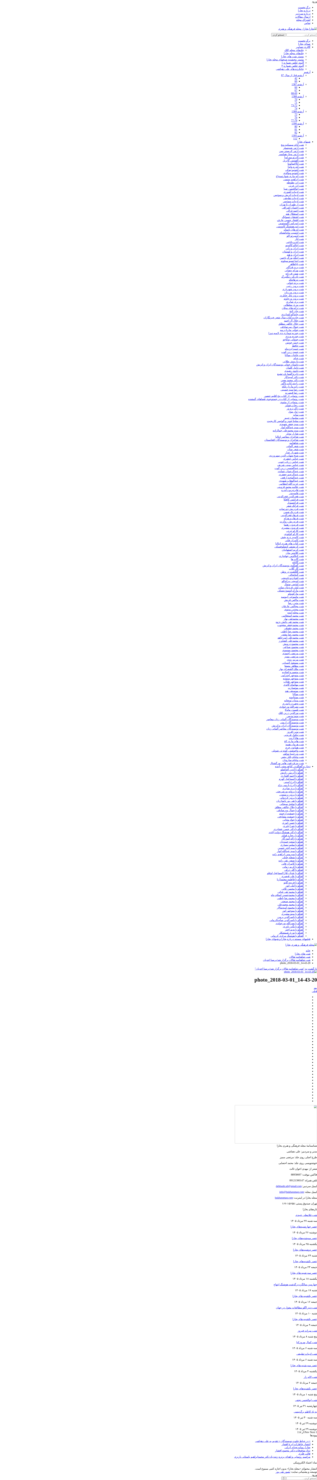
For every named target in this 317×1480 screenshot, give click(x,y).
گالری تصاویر (303, 47)
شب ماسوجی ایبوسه (292, 596)
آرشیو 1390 (298, 123)
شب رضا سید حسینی (292, 389)
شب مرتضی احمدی (293, 653)
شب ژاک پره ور (295, 408)
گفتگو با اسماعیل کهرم (291, 779)
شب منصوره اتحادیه (293, 672)
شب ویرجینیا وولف (293, 753)
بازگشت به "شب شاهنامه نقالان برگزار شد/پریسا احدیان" (286, 968)
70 (296, 99)
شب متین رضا (296, 603)
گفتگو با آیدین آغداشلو (292, 769)
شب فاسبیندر (296, 493)
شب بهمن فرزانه (294, 273)
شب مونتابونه (296, 697)
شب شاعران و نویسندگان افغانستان (284, 439)
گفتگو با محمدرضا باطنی (290, 898)
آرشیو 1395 (298, 135)
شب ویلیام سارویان (293, 760)
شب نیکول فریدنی (294, 735)
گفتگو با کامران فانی (292, 863)
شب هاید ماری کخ (294, 741)
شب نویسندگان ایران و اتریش (288, 725)
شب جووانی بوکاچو (293, 339)
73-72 (294, 105)
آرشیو (307, 72)
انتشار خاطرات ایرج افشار (296, 1444)
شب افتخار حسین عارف (290, 220)
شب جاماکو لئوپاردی (292, 314)
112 (295, 138)
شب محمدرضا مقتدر (292, 634)
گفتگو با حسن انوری (293, 822)
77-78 (294, 120)
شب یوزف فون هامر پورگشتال (287, 763)
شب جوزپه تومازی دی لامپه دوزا (286, 333)
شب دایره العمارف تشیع (290, 374)
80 (296, 126)
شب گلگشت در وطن (292, 571)
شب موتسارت (296, 687)
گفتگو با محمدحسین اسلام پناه (287, 895)
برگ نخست (304, 7)
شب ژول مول (296, 411)
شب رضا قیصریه (294, 392)
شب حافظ (298, 345)
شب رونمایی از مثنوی (292, 402)
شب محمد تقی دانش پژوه (290, 622)
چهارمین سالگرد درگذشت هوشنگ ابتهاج (295, 1284)
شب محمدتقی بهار (294, 618)
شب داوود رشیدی (294, 370)
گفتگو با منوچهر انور (293, 910)
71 (296, 102)
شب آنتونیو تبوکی (294, 170)
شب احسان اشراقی (293, 207)
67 (296, 90)
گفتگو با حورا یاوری (293, 826)
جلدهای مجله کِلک (294, 50)
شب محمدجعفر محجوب (290, 625)
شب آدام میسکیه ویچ (292, 144)
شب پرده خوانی (295, 283)
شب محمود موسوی (293, 650)
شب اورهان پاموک (294, 229)
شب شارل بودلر (295, 433)
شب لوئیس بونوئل (294, 584)
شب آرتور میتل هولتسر (291, 154)
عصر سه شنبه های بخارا (304, 1272)
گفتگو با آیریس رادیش (292, 772)
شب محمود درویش (293, 644)
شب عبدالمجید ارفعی (292, 477)
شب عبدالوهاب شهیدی (291, 480)
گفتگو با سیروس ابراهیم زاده (288, 854)
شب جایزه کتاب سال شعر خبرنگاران (284, 317)
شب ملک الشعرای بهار (291, 669)
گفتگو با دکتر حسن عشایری (289, 829)
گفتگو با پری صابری (293, 788)
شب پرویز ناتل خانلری (292, 295)
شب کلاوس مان (295, 552)
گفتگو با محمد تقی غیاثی (291, 892)
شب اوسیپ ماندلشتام (291, 232)
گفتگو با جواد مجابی (293, 819)
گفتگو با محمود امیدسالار (290, 907)
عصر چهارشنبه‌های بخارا (304, 1226)
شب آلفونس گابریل (293, 160)
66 (296, 87)
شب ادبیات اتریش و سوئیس (288, 195)
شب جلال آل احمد (294, 320)
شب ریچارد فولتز (294, 405)
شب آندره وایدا (296, 166)
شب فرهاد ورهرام (294, 518)
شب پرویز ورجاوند (294, 298)
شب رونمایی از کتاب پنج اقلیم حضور (284, 396)
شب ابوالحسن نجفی (306, 1400)
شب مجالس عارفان (293, 606)
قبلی (314, 991)
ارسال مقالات (302, 16)
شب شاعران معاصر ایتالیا (289, 436)
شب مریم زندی (295, 659)
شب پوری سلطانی (293, 305)
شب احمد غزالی (295, 210)
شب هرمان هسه (294, 744)
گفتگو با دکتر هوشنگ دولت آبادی (286, 832)
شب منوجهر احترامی (292, 675)
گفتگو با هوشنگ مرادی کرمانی (287, 935)
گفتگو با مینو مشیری (292, 913)
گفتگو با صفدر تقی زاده (291, 860)
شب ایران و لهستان (293, 251)
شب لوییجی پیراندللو (293, 581)
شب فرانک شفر (295, 505)
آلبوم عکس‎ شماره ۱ (293, 62)
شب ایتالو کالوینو (294, 245)
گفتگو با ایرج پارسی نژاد (291, 785)
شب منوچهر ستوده (293, 678)
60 (296, 81)
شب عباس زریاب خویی (291, 461)
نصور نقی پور (283, 1471)
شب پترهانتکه (296, 279)
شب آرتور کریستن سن (291, 151)
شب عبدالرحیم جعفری (291, 474)
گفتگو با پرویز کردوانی (292, 797)
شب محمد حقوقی (294, 628)
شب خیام (298, 358)
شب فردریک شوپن (293, 512)
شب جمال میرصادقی (292, 326)
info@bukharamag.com (291, 1192)
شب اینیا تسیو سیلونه (292, 261)
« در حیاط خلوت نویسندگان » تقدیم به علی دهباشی (282, 1441)
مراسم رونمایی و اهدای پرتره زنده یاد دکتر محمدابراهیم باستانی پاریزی (272, 1456)
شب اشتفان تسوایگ (293, 217)
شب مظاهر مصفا (294, 665)
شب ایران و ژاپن (295, 248)
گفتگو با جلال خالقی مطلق (289, 807)
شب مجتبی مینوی (294, 609)
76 (296, 117)
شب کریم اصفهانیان (293, 549)
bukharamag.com (284, 1197)
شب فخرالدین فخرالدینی (290, 496)
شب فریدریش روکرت (292, 521)
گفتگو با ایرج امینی (294, 782)
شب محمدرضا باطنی (292, 631)
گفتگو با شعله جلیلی (293, 857)
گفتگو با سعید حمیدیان (292, 841)
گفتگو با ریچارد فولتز (292, 835)
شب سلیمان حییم (294, 418)
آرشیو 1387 (298, 84)
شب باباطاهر (297, 264)
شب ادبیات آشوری (293, 191)
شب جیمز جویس (294, 342)
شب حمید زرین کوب (292, 352)
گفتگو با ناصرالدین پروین (290, 917)
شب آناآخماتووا (296, 163)
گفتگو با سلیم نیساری (292, 844)
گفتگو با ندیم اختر (294, 929)
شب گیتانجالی (296, 574)
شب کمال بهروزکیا (306, 1342)
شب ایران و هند (295, 254)
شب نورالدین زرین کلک (291, 713)
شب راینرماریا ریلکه (293, 386)
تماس (307, 23)
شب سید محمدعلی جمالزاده (288, 430)
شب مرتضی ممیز (294, 656)
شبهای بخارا (304, 141)
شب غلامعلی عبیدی (306, 1215)
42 (296, 78)
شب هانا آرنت (296, 738)
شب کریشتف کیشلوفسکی (289, 546)
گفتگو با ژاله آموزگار (293, 838)
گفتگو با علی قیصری (292, 876)
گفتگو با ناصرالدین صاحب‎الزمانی (286, 920)
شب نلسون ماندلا (294, 709)
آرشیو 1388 (298, 96)
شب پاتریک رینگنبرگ (292, 276)
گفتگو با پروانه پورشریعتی (290, 791)
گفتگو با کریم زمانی (293, 866)
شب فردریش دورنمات (291, 509)
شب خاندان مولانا (294, 355)
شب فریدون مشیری (292, 527)
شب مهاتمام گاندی (293, 684)
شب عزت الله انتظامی (291, 483)
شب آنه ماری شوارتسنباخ (290, 176)
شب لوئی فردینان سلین (291, 587)
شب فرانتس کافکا (294, 499)
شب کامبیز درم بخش (292, 537)
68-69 (294, 93)
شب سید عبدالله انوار (292, 427)
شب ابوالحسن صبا (294, 188)
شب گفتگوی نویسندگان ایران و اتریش (283, 565)
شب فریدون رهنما (294, 524)
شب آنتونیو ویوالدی (293, 173)
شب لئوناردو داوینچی (292, 578)
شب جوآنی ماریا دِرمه (292, 330)
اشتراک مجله (303, 20)
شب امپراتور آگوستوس (291, 223)
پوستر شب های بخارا (292, 56)
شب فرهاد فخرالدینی (292, 515)
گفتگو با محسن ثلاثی (293, 888)
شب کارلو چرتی (295, 531)
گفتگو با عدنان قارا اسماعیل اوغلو (285, 873)
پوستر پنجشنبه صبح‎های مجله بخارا (285, 59)
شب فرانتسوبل (295, 502)
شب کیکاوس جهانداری (291, 556)
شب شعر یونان (295, 449)
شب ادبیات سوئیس (293, 201)
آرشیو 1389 (298, 111)
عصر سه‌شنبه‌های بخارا (304, 1238)
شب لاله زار (310, 1377)
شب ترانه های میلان (293, 308)
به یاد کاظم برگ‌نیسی (305, 1411)
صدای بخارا (304, 43)
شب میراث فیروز (307, 1330)
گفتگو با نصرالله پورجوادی (290, 923)
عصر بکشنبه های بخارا (305, 1296)
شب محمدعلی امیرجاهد (291, 637)
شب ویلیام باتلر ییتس (292, 757)
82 (296, 132)
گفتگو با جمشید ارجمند (291, 813)
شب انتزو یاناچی (295, 242)
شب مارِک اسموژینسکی (290, 590)
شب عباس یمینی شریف (290, 465)
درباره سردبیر (302, 13)
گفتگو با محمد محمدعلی (291, 904)
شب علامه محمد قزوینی (290, 487)
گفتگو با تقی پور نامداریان (290, 800)
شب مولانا (298, 694)
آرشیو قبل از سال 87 (292, 75)
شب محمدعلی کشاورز (291, 640)
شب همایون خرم (294, 747)
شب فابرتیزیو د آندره (292, 490)
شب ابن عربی (296, 185)
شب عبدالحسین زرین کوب (289, 468)
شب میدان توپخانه (294, 700)
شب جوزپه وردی (294, 336)
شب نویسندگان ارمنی (292, 722)
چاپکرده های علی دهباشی (290, 69)
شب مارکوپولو (296, 593)
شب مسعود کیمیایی (293, 662)
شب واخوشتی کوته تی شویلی (288, 750)
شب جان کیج (296, 311)
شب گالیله (298, 562)
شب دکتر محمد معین (292, 380)
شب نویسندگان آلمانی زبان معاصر (285, 719)
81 (296, 129)
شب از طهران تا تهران (292, 204)
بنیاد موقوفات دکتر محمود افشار (292, 1450)
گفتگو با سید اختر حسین (291, 848)
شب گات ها (297, 559)
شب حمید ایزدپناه (294, 348)
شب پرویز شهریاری (293, 289)
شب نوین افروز (295, 731)
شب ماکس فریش (294, 600)
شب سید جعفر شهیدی (291, 424)
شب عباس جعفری (293, 458)
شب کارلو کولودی (294, 534)
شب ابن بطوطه (295, 182)
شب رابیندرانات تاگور (292, 383)
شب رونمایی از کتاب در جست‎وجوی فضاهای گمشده (276, 399)
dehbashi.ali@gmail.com (289, 1186)
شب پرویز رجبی (295, 286)
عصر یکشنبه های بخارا (305, 1319)
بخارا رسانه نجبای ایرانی (297, 1447)
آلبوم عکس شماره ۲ (293, 65)
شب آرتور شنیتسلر (293, 148)
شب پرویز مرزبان (294, 292)
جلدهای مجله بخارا (294, 53)
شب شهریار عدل (294, 452)
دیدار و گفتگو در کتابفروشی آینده (292, 766)
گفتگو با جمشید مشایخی (290, 816)
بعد (315, 988)
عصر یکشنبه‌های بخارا (305, 1261)
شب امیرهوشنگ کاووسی (290, 226)
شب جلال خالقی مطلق (291, 323)
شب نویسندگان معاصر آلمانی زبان (285, 728)
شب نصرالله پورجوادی (291, 706)
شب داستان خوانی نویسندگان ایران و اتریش (280, 364)
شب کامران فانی (294, 540)
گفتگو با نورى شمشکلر (291, 932)
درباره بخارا (304, 10)
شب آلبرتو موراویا (294, 157)
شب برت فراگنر (295, 267)
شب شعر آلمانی (295, 446)
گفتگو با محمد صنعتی (292, 901)
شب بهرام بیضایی (294, 270)
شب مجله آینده (295, 612)
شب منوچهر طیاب (293, 681)
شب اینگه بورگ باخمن (292, 257)
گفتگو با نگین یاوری (293, 926)
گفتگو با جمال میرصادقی (290, 810)
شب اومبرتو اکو (295, 235)
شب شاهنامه (296, 443)
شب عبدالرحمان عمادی (291, 471)
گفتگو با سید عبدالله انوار (290, 851)
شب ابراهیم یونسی (293, 179)
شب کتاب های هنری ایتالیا (289, 543)
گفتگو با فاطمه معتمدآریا (290, 879)
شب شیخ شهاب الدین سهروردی (286, 455)
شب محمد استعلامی (293, 615)
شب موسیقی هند (294, 691)
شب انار (299, 239)
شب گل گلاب (296, 568)
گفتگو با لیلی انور (294, 885)
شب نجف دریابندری (293, 703)
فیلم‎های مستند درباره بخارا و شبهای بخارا (288, 939)
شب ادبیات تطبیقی (293, 198)
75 (296, 114)
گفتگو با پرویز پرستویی (291, 794)
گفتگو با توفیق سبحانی (292, 804)
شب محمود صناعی (293, 647)
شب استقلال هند (295, 213)
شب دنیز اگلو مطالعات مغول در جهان (296, 1307)
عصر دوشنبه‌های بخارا (305, 1249)
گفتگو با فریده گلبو (294, 882)
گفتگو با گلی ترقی (294, 870)
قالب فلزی (304, 1453)
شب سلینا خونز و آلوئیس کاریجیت (285, 421)
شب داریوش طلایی (293, 361)
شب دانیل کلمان (295, 367)
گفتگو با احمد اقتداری (292, 775)
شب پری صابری (295, 301)
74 (296, 108)
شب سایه (298, 414)
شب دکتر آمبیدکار (294, 377)
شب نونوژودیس (295, 716)
